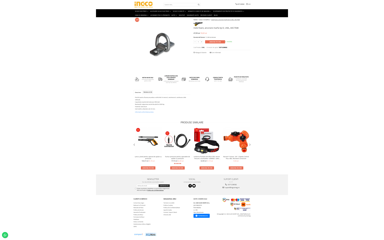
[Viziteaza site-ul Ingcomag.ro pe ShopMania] (150, 234)
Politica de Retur (138, 215)
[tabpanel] (162, 45)
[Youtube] (194, 186)
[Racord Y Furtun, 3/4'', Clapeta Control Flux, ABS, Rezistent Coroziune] (236, 141)
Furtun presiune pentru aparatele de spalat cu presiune (177, 157)
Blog (216, 15)
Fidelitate (136, 219)
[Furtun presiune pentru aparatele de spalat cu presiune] (177, 141)
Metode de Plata (138, 207)
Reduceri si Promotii (139, 205)
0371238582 (232, 185)
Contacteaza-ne (203, 215)
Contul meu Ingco (139, 203)
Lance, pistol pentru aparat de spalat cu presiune (148, 157)
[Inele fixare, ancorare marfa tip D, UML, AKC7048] (162, 45)
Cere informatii (216, 52)
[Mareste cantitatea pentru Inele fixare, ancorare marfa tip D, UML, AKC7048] (201, 41)
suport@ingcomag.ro (232, 187)
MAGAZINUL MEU (170, 199)
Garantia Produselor (140, 212)
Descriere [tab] (138, 92)
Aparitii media (168, 210)
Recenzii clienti (206, 15)
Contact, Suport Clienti (170, 212)
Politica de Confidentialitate (155, 190)
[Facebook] (190, 186)
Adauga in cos (215, 42)
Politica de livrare (139, 210)
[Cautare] (198, 4)
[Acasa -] (144, 5)
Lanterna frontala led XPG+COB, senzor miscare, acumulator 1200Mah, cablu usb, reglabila (207, 157)
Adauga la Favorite (200, 52)
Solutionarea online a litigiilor (142, 224)
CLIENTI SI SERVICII (140, 199)
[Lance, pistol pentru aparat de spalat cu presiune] (148, 141)
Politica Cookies (168, 205)
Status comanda (138, 222)
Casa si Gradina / (205, 20)
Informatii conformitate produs (144, 112)
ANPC (135, 226)
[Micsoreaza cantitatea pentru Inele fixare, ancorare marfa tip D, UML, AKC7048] (195, 41)
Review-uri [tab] (148, 92)
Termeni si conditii (169, 203)
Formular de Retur (139, 217)
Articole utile (167, 215)
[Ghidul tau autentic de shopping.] (138, 234)
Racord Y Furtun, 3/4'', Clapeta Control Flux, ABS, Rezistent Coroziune (236, 157)
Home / (196, 20)
